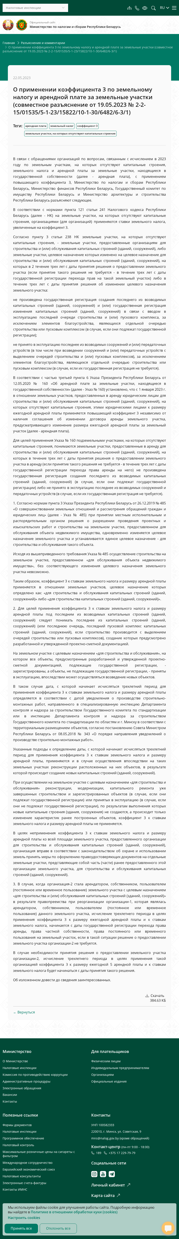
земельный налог (61, 126)
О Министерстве (15, 1061)
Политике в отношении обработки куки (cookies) (74, 1212)
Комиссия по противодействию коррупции (35, 1075)
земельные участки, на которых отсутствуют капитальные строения (70, 133)
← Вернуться (24, 1012)
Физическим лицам (105, 1061)
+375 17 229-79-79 (122, 1153)
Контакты (10, 1101)
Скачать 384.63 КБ (158, 998)
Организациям (102, 1075)
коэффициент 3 (87, 126)
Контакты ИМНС (15, 1189)
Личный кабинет (108, 1185)
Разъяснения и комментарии (43, 43)
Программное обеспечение (23, 1138)
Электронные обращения (22, 1088)
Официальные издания (109, 1081)
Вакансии (10, 1095)
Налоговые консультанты (22, 1176)
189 (99, 1153)
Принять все (21, 1228)
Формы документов (17, 1125)
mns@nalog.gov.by (105, 1138)
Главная (9, 43)
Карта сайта (103, 1195)
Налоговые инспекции (19, 1068)
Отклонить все (58, 1228)
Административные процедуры (26, 1081)
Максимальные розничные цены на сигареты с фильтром (39, 1154)
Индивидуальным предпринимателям (120, 1068)
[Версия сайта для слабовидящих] (144, 8)
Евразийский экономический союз (29, 1169)
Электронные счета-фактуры (24, 1183)
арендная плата (35, 126)
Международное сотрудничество (27, 1163)
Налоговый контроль (18, 1145)
